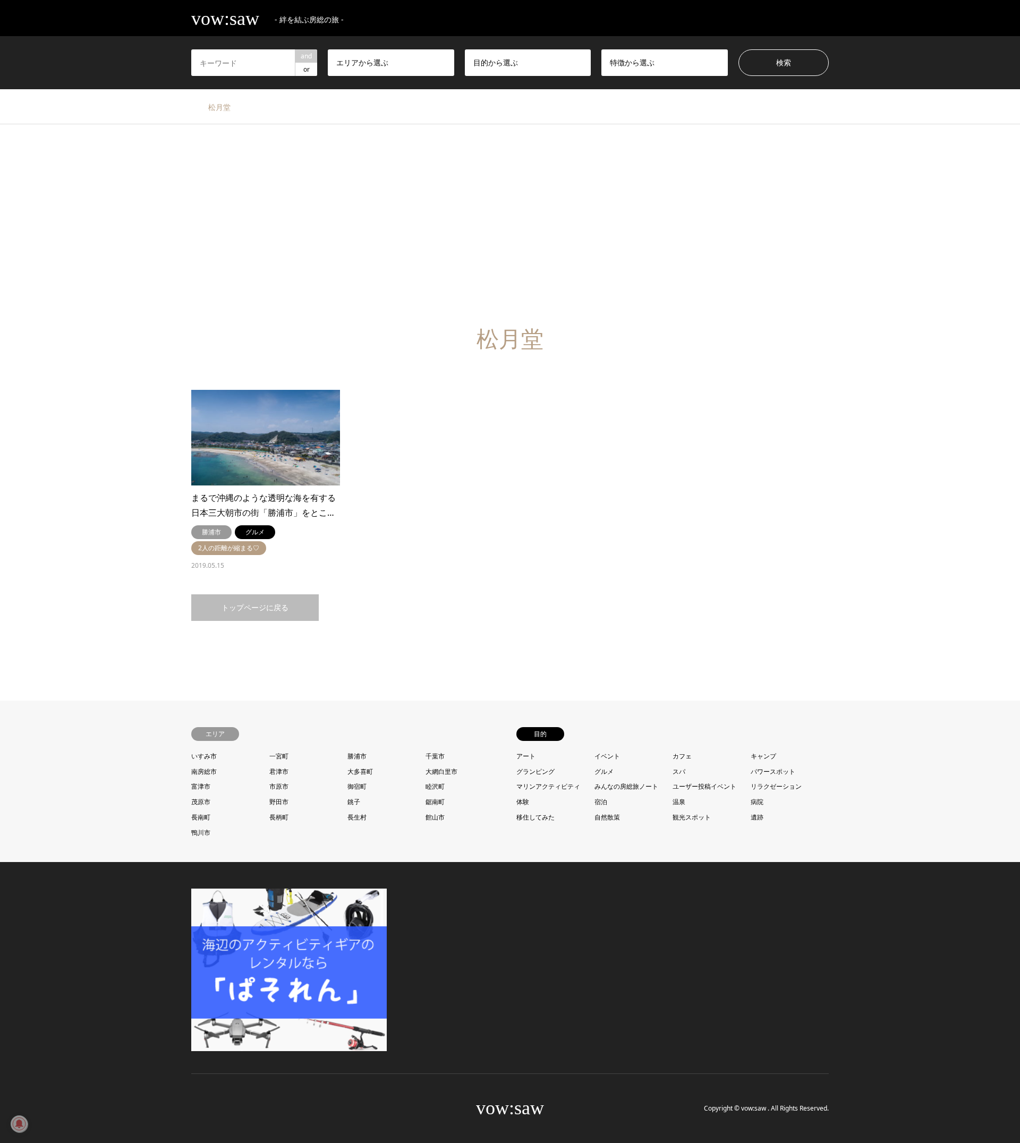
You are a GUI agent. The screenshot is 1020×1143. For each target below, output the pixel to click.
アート (526, 756)
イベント (607, 756)
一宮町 (278, 756)
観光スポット (692, 817)
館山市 (435, 817)
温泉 (679, 801)
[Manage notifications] (19, 1123)
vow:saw (510, 1108)
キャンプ (763, 756)
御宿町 (357, 786)
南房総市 (204, 771)
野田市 (278, 801)
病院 (757, 801)
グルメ (604, 771)
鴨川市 (200, 832)
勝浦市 (357, 756)
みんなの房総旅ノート (626, 786)
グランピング (535, 771)
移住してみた (535, 817)
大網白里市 (441, 771)
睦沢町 (435, 786)
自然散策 (607, 817)
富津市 (200, 786)
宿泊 (600, 801)
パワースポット (773, 771)
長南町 (200, 817)
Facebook (208, 1108)
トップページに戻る (255, 607)
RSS (222, 1108)
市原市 (278, 786)
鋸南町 (435, 801)
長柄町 (278, 817)
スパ (679, 771)
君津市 (278, 771)
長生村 (357, 817)
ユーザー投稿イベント (704, 786)
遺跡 (757, 817)
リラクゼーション (776, 786)
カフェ (682, 756)
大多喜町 (360, 771)
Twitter (195, 1108)
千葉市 (435, 756)
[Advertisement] (510, 225)
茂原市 (200, 801)
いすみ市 (204, 756)
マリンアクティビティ (548, 786)
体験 (522, 801)
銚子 (353, 801)
